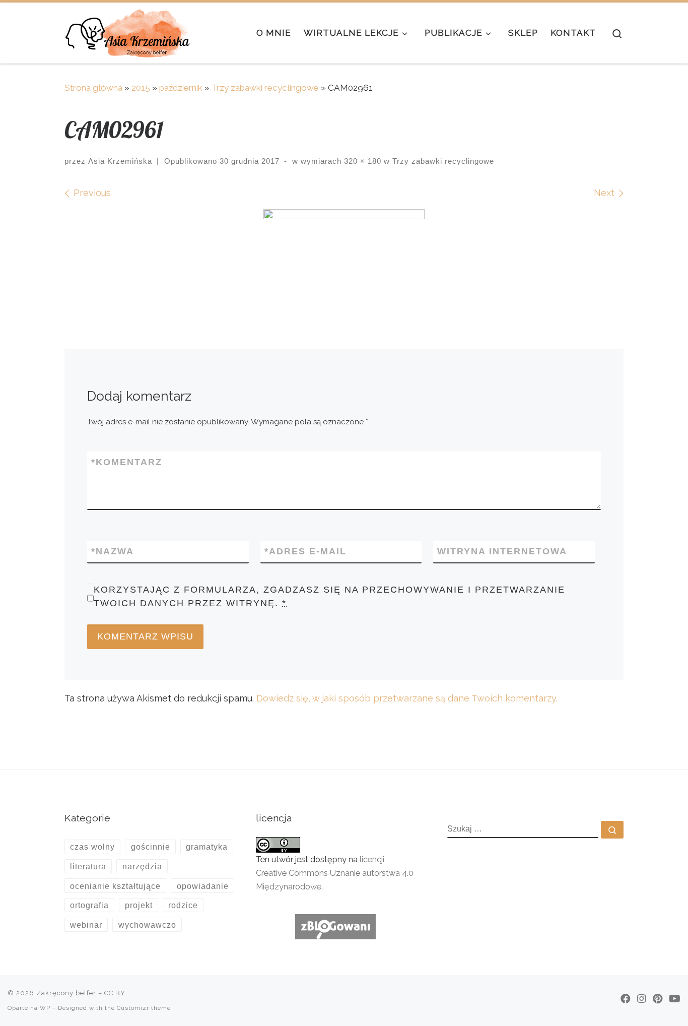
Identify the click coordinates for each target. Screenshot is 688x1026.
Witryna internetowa (502, 551)
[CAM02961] (344, 254)
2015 (140, 88)
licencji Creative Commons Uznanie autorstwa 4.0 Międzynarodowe (335, 873)
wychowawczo (147, 924)
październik (180, 88)
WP (45, 1007)
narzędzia (142, 866)
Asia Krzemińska (120, 161)
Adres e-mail (305, 551)
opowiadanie (203, 885)
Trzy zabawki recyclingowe (265, 88)
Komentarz (126, 462)
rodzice (183, 905)
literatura (88, 866)
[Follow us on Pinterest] (657, 998)
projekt (139, 905)
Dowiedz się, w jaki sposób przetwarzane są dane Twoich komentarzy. (407, 698)
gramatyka (207, 846)
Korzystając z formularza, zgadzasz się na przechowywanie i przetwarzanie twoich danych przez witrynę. (329, 596)
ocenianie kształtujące (115, 885)
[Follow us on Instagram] (641, 998)
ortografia (89, 905)
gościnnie (150, 846)
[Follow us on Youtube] (674, 998)
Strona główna (93, 88)
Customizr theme (144, 1007)
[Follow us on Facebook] (626, 998)
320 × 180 (361, 161)
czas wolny (92, 846)
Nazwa (112, 551)
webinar (86, 924)
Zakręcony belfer (66, 993)
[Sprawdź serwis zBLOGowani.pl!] (335, 926)
